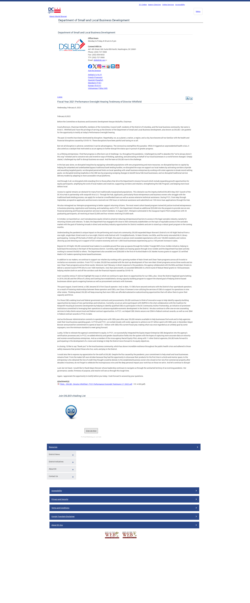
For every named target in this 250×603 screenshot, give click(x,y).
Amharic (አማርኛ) (95, 74)
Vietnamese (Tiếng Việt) (98, 88)
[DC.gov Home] (54, 14)
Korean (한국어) (94, 85)
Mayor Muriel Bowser (58, 16)
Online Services (168, 4)
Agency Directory (154, 4)
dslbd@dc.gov (99, 60)
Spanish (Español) (95, 80)
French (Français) (95, 77)
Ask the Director (94, 70)
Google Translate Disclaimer (63, 516)
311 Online (143, 4)
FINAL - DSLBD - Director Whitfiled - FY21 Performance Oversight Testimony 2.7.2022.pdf (96, 384)
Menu (198, 11)
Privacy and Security (59, 499)
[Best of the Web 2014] (112, 538)
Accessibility (180, 4)
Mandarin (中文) (94, 83)
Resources (53, 447)
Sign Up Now (91, 430)
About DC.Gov (57, 525)
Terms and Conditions (60, 508)
